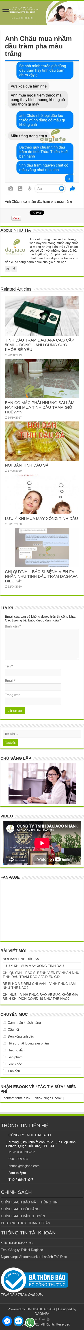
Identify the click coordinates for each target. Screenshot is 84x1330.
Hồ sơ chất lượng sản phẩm (28, 1043)
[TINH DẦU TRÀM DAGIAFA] (42, 13)
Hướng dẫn (16, 1050)
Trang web (12, 695)
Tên (9, 666)
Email (10, 680)
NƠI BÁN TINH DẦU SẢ (26, 465)
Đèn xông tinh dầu (21, 1036)
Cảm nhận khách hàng (24, 1022)
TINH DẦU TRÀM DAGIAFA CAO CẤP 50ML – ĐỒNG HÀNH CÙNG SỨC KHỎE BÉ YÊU (39, 345)
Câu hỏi (13, 1029)
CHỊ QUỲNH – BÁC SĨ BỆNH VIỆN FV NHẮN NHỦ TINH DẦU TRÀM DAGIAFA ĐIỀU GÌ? (41, 576)
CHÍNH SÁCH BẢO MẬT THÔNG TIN (29, 1202)
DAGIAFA (42, 1313)
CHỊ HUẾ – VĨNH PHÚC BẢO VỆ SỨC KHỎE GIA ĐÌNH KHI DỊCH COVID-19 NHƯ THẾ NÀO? (40, 997)
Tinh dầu (14, 1071)
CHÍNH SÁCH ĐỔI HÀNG (20, 1209)
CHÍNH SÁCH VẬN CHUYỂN (23, 1216)
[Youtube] (48, 1319)
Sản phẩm (15, 1057)
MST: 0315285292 (22, 1152)
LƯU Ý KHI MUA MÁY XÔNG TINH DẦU (41, 518)
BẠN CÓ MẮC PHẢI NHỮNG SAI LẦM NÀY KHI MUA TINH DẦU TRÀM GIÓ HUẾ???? (39, 407)
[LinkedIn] (43, 1319)
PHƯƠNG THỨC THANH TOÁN (25, 1223)
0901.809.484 (18, 1159)
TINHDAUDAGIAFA (40, 1309)
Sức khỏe (15, 1064)
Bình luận (13, 626)
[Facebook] (39, 1319)
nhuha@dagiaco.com (24, 1166)
